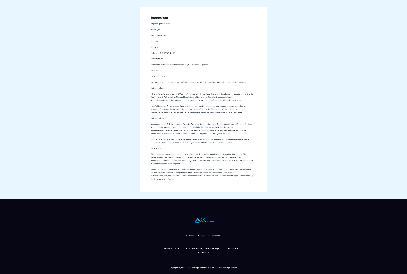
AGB (197, 235)
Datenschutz (216, 235)
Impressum (205, 235)
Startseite (190, 235)
